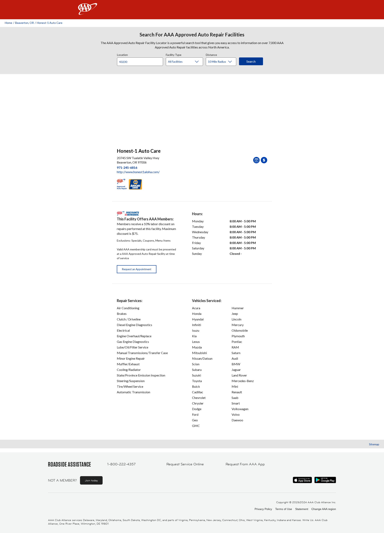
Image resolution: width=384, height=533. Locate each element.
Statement (301, 509)
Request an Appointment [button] (136, 269)
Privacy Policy (263, 509)
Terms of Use (283, 509)
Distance (211, 54)
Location (122, 54)
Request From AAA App (245, 464)
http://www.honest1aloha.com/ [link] (138, 172)
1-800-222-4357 (121, 464)
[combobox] (141, 61)
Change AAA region (323, 509)
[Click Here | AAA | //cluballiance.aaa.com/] (87, 12)
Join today (91, 480)
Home (8, 22)
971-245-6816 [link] (127, 167)
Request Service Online (185, 464)
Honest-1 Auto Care (49, 22)
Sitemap (374, 444)
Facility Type (173, 54)
